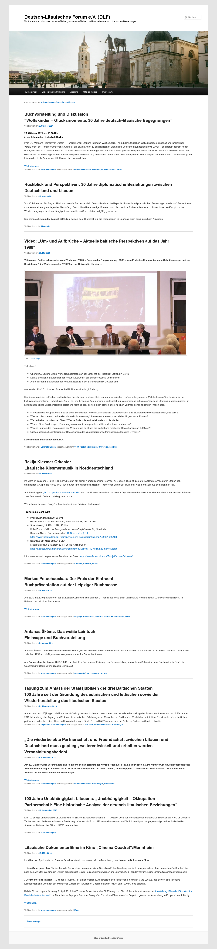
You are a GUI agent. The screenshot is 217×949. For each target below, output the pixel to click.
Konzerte (87, 563)
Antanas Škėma (81, 673)
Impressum (107, 91)
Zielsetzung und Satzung (53, 91)
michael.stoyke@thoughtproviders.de (58, 102)
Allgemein (45, 226)
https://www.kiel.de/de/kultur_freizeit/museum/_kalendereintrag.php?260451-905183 (73, 536)
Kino (76, 910)
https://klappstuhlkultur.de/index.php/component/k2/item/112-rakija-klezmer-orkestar (73, 548)
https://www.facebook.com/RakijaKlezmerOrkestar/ (106, 556)
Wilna (127, 616)
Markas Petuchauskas (114, 616)
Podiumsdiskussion (89, 446)
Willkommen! (31, 91)
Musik (95, 563)
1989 (76, 446)
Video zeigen (36, 358)
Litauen (118, 169)
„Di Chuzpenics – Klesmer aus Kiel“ (61, 492)
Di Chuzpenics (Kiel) (77, 533)
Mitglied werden (90, 91)
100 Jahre (88, 724)
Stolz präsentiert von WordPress (108, 937)
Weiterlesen (32, 166)
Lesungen (94, 673)
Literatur (99, 616)
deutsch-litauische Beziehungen (88, 169)
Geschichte (109, 169)
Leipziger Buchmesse (84, 616)
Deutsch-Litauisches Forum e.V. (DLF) (67, 16)
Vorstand (74, 91)
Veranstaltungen (48, 169)
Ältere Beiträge (32, 921)
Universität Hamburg (107, 446)
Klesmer (78, 563)
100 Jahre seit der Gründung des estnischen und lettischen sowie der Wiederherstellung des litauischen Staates (91, 694)
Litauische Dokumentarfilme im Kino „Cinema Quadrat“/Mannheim (89, 847)
